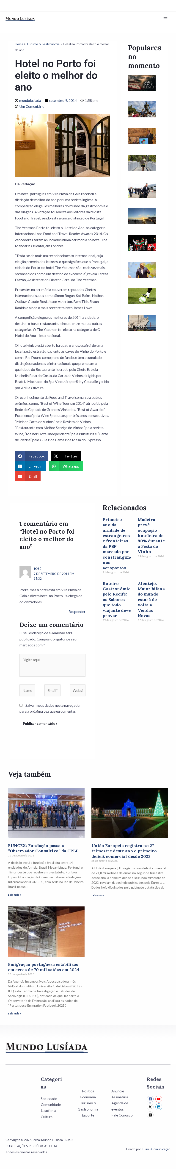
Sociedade (49, 1098)
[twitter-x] (151, 1106)
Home (19, 44)
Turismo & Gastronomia (43, 44)
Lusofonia (48, 1110)
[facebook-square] (151, 1099)
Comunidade (51, 1104)
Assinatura (119, 1097)
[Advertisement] (144, 421)
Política (88, 1091)
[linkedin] (159, 1106)
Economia (88, 1097)
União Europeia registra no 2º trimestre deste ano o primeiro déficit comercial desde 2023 (124, 851)
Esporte (88, 1115)
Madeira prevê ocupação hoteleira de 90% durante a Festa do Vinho (151, 535)
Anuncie (117, 1091)
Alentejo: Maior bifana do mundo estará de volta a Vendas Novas (151, 599)
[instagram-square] (151, 1114)
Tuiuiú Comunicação (156, 1149)
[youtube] (159, 1099)
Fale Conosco (122, 1115)
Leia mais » (14, 894)
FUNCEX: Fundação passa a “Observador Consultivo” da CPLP (43, 848)
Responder (77, 611)
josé (37, 569)
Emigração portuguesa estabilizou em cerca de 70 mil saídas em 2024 (43, 967)
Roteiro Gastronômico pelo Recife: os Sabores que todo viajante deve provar (118, 599)
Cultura (46, 1116)
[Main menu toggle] (165, 19)
